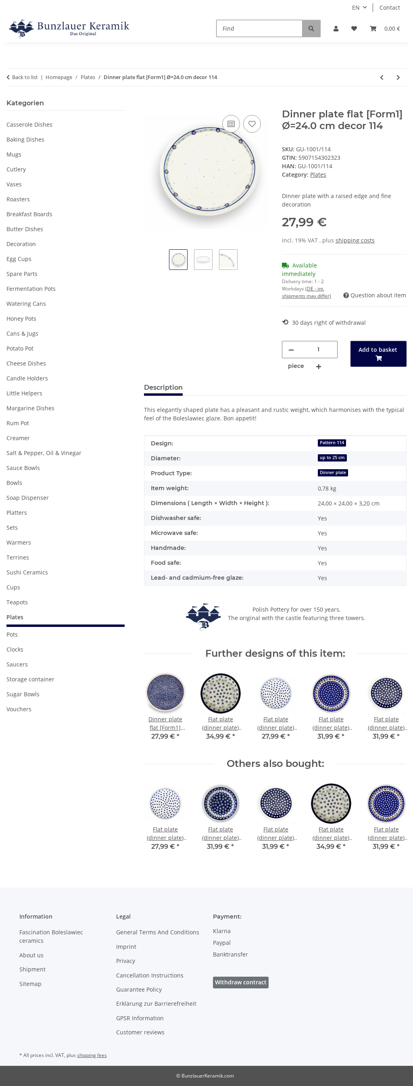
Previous (157, 709)
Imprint (126, 946)
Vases (14, 184)
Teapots (17, 602)
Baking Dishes (25, 139)
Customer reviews (140, 1032)
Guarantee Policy (139, 989)
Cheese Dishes (26, 363)
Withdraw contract (241, 982)
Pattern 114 (332, 442)
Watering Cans (26, 303)
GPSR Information (140, 1018)
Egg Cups (18, 259)
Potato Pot (19, 348)
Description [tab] (163, 387)
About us (31, 955)
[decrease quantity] (291, 349)
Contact (390, 7)
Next (393, 709)
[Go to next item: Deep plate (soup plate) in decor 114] (398, 77)
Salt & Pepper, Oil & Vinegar (43, 453)
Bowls (14, 483)
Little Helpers (24, 393)
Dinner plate (333, 472)
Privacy (125, 961)
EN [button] (356, 7)
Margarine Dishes (30, 408)
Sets (12, 527)
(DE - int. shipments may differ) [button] (306, 292)
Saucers (17, 664)
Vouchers (18, 709)
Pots (12, 634)
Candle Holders (27, 378)
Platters (16, 512)
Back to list (25, 77)
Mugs (13, 154)
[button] (336, 28)
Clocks (14, 649)
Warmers (18, 542)
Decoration (21, 244)
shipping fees (92, 1055)
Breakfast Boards (29, 214)
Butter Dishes (24, 229)
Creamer (18, 438)
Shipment (32, 969)
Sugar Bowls (23, 694)
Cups (13, 587)
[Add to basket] (150, 104)
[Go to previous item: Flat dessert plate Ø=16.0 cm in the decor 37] (381, 77)
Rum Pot (17, 423)
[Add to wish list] (252, 124)
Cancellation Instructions (150, 975)
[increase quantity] (318, 366)
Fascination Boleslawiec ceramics (51, 936)
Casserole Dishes (29, 124)
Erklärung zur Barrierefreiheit (156, 1003)
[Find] (311, 28)
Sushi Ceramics (27, 572)
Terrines (17, 557)
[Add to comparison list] (231, 124)
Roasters (18, 199)
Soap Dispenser (27, 497)
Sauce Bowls (23, 468)
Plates (318, 174)
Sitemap (30, 984)
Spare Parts (22, 274)
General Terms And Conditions (157, 932)
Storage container (30, 679)
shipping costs (355, 240)
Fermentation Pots (31, 288)
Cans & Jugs (22, 333)
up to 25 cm (332, 457)
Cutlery (16, 169)
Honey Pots (21, 318)
